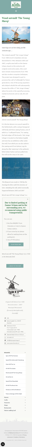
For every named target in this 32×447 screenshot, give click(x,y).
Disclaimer (22, 437)
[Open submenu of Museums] (25, 402)
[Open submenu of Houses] (25, 397)
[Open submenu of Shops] (25, 405)
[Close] (28, 199)
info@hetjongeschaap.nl (13, 340)
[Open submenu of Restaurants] (25, 408)
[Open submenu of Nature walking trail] (25, 410)
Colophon (16, 437)
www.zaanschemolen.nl (13, 343)
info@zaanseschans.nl (14, 432)
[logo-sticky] (16, 2)
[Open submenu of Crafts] (25, 400)
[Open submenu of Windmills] (25, 352)
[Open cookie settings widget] (3, 444)
